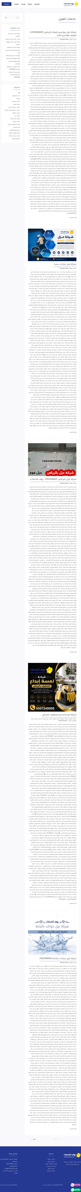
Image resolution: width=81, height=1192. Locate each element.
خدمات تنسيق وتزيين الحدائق (12, 110)
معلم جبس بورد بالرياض (13, 47)
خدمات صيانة (38, 719)
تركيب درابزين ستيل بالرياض (12, 39)
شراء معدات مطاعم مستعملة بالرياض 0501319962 (14, 75)
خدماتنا (30, 4)
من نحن (23, 4)
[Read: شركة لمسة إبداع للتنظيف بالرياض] (52, 687)
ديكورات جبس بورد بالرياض (13, 55)
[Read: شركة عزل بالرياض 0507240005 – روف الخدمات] (52, 459)
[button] (6, 4)
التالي (33, 1139)
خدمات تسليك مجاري (14, 107)
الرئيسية (36, 4)
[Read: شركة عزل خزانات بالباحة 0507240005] (52, 935)
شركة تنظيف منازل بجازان (13, 58)
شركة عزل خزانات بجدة (65, 264)
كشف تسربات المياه (14, 136)
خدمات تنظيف (72, 719)
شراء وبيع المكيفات (14, 130)
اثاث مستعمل (16, 96)
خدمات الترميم (64, 719)
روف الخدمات (16, 127)
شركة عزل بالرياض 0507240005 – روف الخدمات (53, 479)
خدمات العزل (73, 39)
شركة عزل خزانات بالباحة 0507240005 (58, 959)
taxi (19, 93)
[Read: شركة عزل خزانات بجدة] (52, 245)
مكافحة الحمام (16, 139)
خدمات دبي (17, 116)
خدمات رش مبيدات (47, 719)
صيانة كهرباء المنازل (14, 133)
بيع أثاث (18, 98)
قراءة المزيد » (72, 217)
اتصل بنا (16, 4)
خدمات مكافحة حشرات (14, 124)
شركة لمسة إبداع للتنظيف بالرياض (59, 715)
